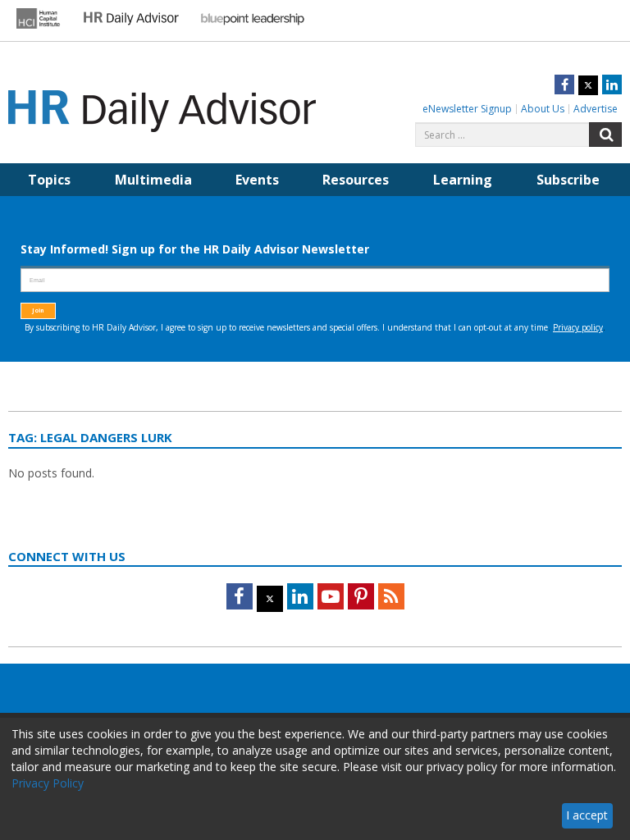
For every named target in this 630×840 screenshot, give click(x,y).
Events (257, 180)
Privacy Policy (47, 783)
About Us (542, 109)
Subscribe (568, 180)
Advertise (595, 109)
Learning (462, 180)
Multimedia (153, 180)
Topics (49, 180)
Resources (355, 180)
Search (605, 134)
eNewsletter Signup (467, 109)
